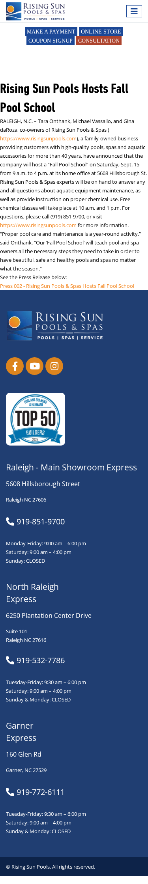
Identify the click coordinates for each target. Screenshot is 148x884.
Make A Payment (51, 32)
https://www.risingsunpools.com (38, 138)
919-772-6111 (41, 792)
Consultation (99, 41)
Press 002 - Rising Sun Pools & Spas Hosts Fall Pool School (67, 286)
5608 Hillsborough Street (43, 483)
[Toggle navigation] (134, 11)
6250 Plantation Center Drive (49, 615)
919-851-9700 (41, 521)
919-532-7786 (41, 660)
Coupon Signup (50, 41)
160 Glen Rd (23, 754)
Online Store (101, 32)
